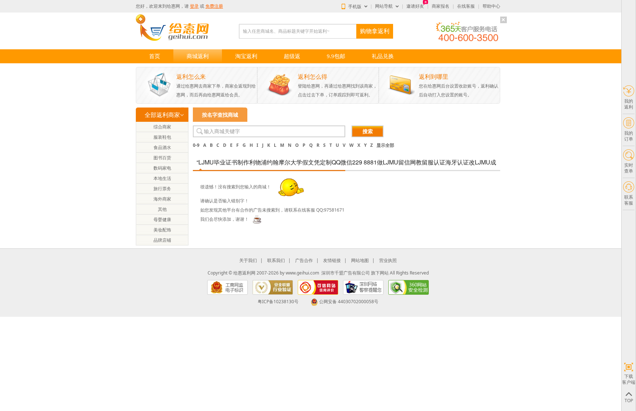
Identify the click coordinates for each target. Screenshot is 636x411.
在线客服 (466, 6)
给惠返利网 (244, 273)
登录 (194, 6)
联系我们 (276, 260)
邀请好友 (415, 6)
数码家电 (162, 168)
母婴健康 (162, 219)
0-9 (196, 145)
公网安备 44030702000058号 (348, 301)
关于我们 (248, 260)
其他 (162, 209)
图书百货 (162, 158)
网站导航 (384, 6)
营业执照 (388, 260)
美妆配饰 (162, 230)
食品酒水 (162, 147)
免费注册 (214, 6)
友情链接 (332, 260)
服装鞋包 (162, 137)
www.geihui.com (302, 273)
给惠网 (173, 6)
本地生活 (162, 178)
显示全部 (385, 145)
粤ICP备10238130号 (278, 301)
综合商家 (162, 127)
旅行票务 (162, 188)
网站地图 (360, 260)
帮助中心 (491, 6)
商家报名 (440, 6)
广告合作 (304, 260)
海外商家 (162, 199)
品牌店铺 (162, 240)
